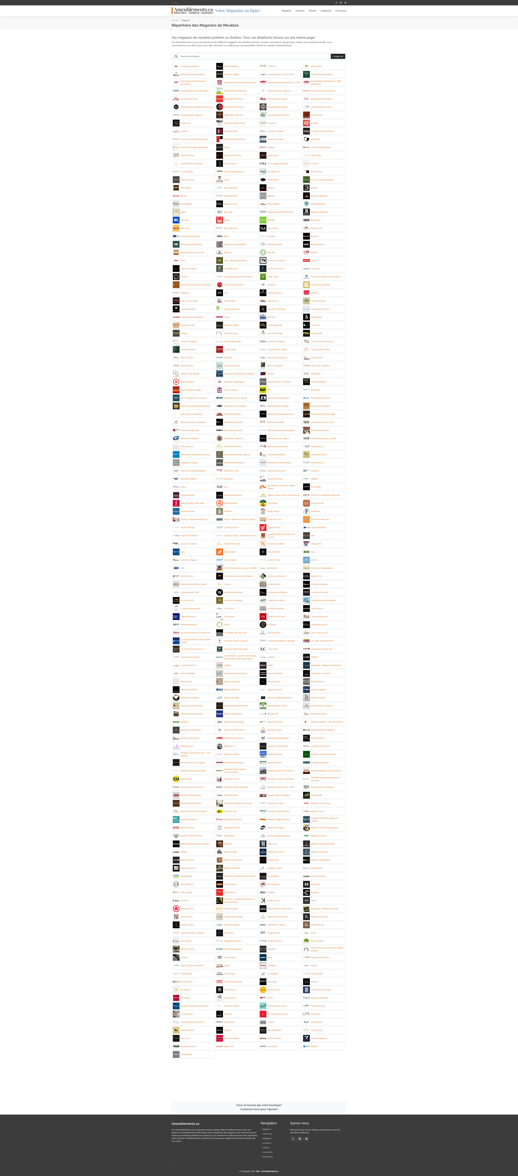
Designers (267, 1138)
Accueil (175, 20)
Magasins (286, 10)
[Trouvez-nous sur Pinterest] (306, 1139)
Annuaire (299, 10)
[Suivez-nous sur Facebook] (299, 1139)
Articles (312, 10)
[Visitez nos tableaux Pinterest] (345, 3)
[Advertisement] (259, 1079)
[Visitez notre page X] (336, 3)
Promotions (268, 1157)
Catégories (325, 10)
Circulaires (340, 10)
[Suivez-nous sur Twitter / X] (293, 1139)
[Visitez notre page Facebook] (341, 3)
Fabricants (267, 1134)
